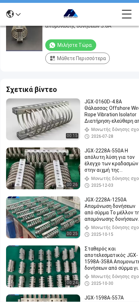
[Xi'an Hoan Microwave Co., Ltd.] (71, 14)
